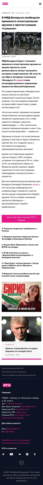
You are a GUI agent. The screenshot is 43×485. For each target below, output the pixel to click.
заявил (20, 80)
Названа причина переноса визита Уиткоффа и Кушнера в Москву (20, 237)
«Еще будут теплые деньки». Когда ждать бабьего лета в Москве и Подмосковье (20, 265)
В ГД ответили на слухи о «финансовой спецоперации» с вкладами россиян (17, 255)
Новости (6, 13)
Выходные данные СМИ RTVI (13, 368)
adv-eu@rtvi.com (21, 415)
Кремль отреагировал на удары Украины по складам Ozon (21, 349)
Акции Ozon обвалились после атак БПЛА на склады (20, 246)
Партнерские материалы (13, 418)
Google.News (8, 431)
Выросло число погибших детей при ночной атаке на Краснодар (20, 274)
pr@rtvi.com (21, 412)
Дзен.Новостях (13, 429)
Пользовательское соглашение (14, 372)
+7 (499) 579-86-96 (14, 404)
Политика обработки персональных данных (19, 375)
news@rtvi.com (22, 409)
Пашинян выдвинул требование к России (19, 229)
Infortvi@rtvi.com (28, 406)
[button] (40, 3)
